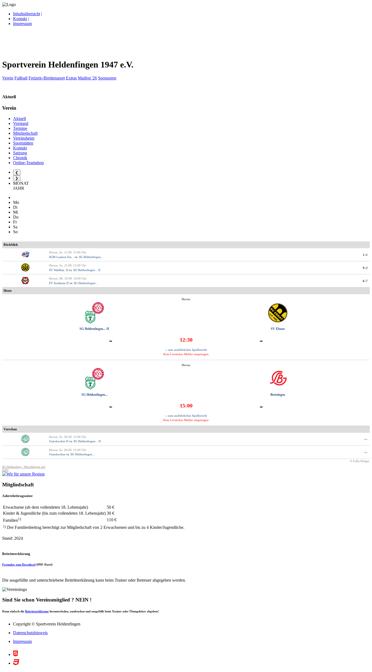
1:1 (365, 254)
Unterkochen (57, 454)
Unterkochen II (58, 441)
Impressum (22, 23)
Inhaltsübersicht (26, 13)
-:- (366, 439)
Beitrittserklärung (37, 611)
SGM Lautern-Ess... (61, 257)
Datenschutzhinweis (30, 632)
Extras (71, 78)
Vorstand (20, 123)
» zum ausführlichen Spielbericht (186, 349)
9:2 (365, 267)
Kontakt (20, 18)
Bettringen (277, 395)
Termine (20, 128)
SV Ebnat (278, 329)
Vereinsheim (23, 138)
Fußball (21, 78)
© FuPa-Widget (359, 461)
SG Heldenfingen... (91, 257)
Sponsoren (107, 78)
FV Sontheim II (59, 283)
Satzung (20, 153)
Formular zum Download (18, 564)
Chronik (20, 157)
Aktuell (19, 118)
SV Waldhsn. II (58, 270)
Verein (7, 78)
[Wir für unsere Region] (23, 474)
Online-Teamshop (28, 162)
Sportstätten (23, 143)
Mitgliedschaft (25, 133)
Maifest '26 (87, 78)
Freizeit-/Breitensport (47, 78)
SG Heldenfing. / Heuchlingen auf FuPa (23, 468)
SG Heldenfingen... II (86, 270)
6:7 (365, 281)
